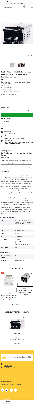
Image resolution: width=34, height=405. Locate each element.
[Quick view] (15, 274)
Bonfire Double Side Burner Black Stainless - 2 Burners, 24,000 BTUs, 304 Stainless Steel (25, 291)
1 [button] (12, 304)
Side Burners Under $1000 (21, 244)
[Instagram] (6, 390)
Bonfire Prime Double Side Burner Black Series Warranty (15, 167)
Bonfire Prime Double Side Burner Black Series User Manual (16, 164)
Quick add (9, 290)
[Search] (27, 7)
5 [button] (21, 304)
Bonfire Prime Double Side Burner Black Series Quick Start (16, 160)
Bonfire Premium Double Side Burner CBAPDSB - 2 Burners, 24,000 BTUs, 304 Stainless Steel (8, 296)
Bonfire (7, 85)
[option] (17, 33)
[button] (28, 55)
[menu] (32, 7)
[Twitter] (15, 390)
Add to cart (17, 115)
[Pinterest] (11, 390)
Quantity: (3, 101)
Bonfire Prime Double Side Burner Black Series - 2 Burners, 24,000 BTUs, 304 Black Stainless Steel (17, 340)
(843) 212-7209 (8, 366)
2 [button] (14, 304)
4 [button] (19, 304)
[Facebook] (2, 390)
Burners (17, 243)
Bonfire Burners (19, 241)
